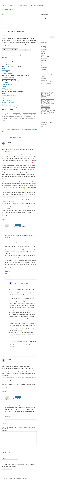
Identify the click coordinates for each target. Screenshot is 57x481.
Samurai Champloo (6, 100)
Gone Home (48, 99)
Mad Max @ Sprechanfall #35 (9, 102)
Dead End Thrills (44, 124)
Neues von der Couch (47, 72)
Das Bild (43, 51)
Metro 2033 (43, 102)
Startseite (4, 5)
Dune (54, 95)
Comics (43, 49)
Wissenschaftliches (45, 83)
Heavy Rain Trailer (6, 70)
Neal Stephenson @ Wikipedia (9, 79)
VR (48, 111)
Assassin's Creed (49, 93)
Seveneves (24, 118)
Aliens (47, 92)
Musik (47, 102)
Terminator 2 (48, 109)
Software (43, 67)
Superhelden (44, 78)
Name (3, 447)
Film (24, 113)
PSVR (13, 118)
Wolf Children (5, 98)
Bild (45, 94)
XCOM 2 (4, 86)
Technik (43, 80)
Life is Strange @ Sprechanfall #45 (10, 107)
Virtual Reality (44, 111)
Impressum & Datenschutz (37, 5)
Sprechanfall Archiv (22, 5)
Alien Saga (51, 92)
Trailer (3, 68)
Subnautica (43, 109)
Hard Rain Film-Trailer (7, 73)
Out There (43, 103)
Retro (50, 105)
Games (26, 113)
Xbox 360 (43, 113)
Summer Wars (5, 97)
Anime (32, 114)
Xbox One (49, 113)
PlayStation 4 (50, 103)
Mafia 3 (3, 88)
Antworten (4, 219)
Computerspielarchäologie (46, 122)
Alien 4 (45, 92)
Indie (52, 99)
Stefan (13, 225)
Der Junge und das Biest (19, 116)
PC (46, 103)
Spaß (42, 69)
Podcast (9, 118)
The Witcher (52, 110)
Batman (42, 94)
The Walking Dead (45, 110)
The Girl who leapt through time (9, 95)
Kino (42, 100)
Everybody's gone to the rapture (47, 97)
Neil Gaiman (51, 102)
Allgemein (43, 46)
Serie (42, 65)
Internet (43, 58)
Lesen (48, 100)
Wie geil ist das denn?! (46, 81)
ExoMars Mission (6, 64)
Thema (43, 76)
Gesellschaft (44, 56)
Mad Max (50, 101)
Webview (51, 112)
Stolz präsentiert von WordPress (20, 478)
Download (21, 50)
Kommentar (5, 430)
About (11, 5)
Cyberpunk (43, 95)
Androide (43, 93)
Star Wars (44, 108)
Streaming (49, 108)
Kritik (45, 100)
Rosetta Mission (5, 62)
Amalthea (28, 114)
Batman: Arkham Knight (7, 84)
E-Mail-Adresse (6, 452)
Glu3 (42, 126)
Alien (42, 92)
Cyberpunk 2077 (49, 95)
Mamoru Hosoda (29, 116)
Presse (42, 64)
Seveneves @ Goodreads (8, 77)
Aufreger (43, 47)
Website (7, 57)
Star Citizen (44, 107)
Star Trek (48, 107)
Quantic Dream (18, 118)
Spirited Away (5, 104)
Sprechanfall (11, 114)
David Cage (11, 116)
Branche (49, 94)
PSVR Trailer (5, 82)
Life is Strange (44, 101)
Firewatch (43, 99)
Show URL (28, 50)
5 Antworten (4, 35)
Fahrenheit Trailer (6, 71)
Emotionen (43, 96)
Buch (52, 94)
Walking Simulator (45, 112)
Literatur (30, 113)
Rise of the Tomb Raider (7, 89)
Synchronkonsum (46, 74)
